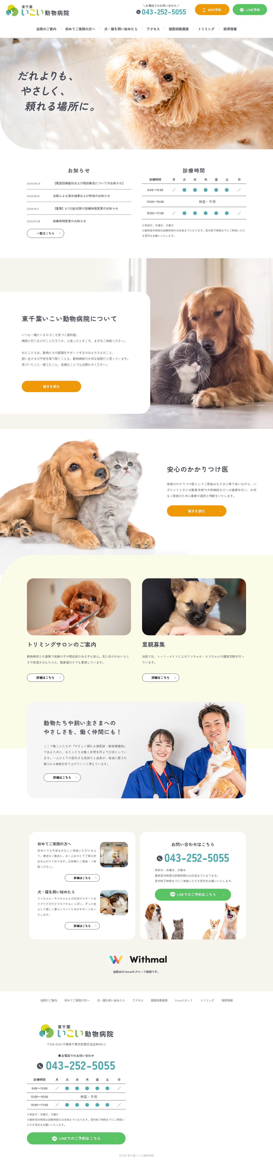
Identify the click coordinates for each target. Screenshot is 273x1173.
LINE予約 (253, 9)
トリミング (206, 28)
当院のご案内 (46, 28)
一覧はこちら (45, 233)
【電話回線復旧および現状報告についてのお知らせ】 (89, 183)
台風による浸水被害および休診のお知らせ (81, 195)
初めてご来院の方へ (80, 28)
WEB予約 (214, 9)
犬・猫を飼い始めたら (121, 28)
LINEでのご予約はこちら (196, 894)
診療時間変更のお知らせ (69, 221)
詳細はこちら (45, 677)
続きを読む (51, 386)
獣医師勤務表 (179, 28)
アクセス (153, 28)
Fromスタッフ (184, 1000)
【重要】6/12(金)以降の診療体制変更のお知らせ (85, 208)
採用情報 (230, 28)
